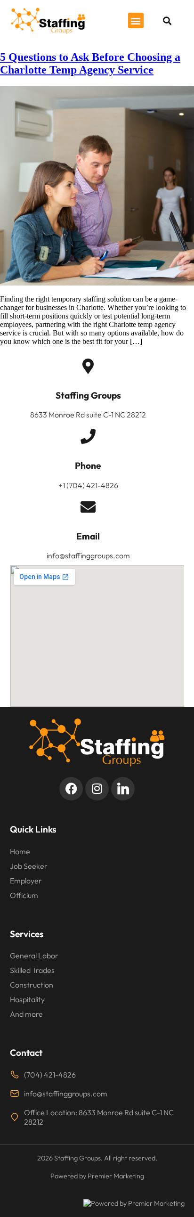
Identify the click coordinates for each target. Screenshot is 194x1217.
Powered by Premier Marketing (138, 1203)
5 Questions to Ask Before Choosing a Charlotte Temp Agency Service (90, 63)
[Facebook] (71, 788)
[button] (136, 20)
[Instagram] (97, 788)
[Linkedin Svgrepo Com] (123, 788)
